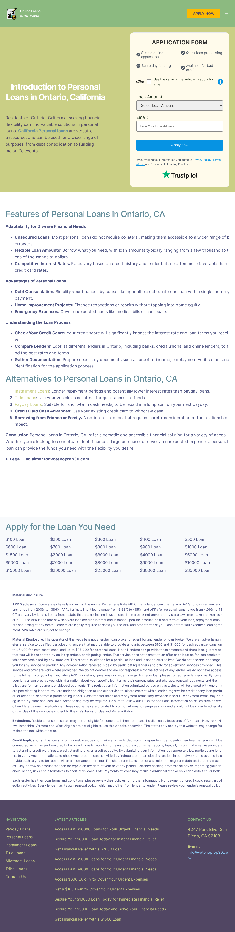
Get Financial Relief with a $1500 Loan (88, 919)
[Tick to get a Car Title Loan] (220, 82)
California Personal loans (43, 130)
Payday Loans (28, 404)
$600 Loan (16, 547)
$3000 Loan (106, 554)
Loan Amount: (150, 96)
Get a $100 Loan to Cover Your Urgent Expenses (97, 889)
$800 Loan (105, 547)
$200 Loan (60, 539)
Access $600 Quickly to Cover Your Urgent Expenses (101, 879)
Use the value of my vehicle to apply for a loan (183, 81)
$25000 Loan (108, 570)
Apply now (179, 145)
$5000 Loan (196, 554)
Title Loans (25, 397)
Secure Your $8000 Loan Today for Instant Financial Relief (105, 839)
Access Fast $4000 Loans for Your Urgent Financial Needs (106, 869)
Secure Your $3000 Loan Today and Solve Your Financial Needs (110, 909)
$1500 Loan (17, 554)
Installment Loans (32, 391)
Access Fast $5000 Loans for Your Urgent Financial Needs (106, 859)
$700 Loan (60, 547)
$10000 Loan (197, 562)
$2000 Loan (62, 554)
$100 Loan (16, 539)
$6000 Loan (17, 562)
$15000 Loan (18, 570)
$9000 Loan (151, 562)
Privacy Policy (202, 159)
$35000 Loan (198, 570)
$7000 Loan (61, 562)
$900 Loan (150, 547)
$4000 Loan (152, 554)
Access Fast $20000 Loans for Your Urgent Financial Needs (107, 829)
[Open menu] (226, 13)
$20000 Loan (63, 570)
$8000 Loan (106, 562)
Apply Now (204, 13)
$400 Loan (150, 539)
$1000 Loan (196, 547)
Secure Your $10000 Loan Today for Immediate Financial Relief (109, 899)
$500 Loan (195, 539)
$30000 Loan (153, 570)
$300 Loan (105, 539)
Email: (142, 117)
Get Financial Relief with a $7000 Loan (88, 849)
